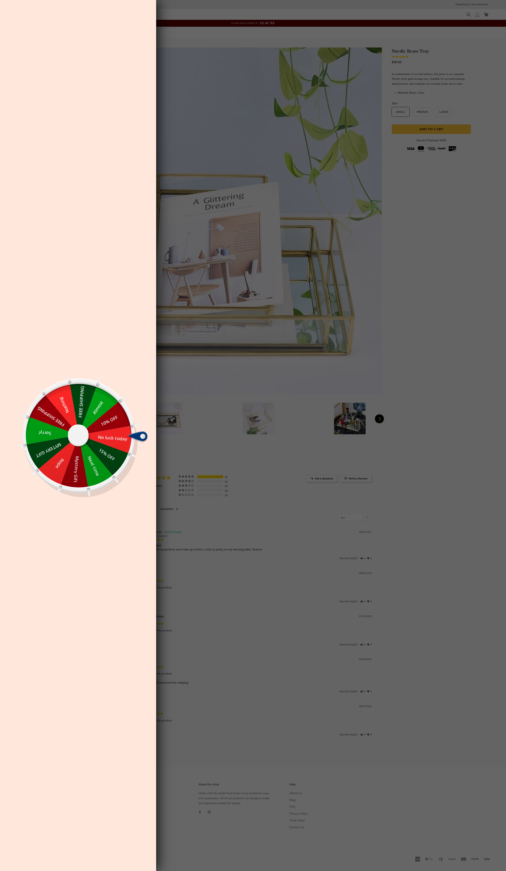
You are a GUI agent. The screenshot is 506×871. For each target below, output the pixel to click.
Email (96, 436)
